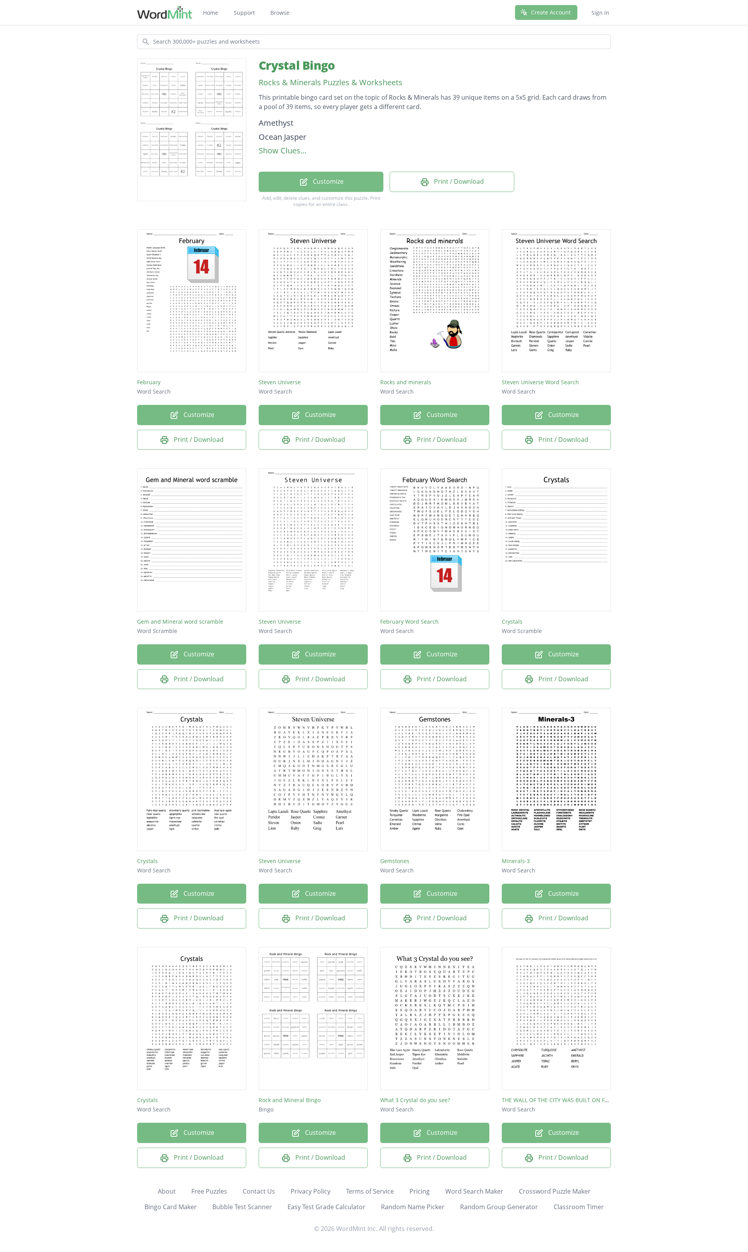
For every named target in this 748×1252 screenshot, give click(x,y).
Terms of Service (370, 1191)
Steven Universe (280, 382)
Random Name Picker (413, 1207)
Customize (327, 181)
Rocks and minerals (405, 382)
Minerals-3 (516, 861)
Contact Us (259, 1191)
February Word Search (409, 621)
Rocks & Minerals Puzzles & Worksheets (330, 82)
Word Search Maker (474, 1191)
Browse (279, 12)
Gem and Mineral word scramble (180, 621)
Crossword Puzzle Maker (555, 1191)
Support (244, 12)
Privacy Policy (310, 1191)
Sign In (600, 12)
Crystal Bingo (297, 65)
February (149, 382)
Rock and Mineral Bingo (290, 1100)
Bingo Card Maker (171, 1207)
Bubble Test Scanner (242, 1207)
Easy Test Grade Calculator (326, 1207)
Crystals (512, 621)
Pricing (419, 1191)
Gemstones (394, 861)
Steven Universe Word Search (540, 382)
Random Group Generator (499, 1207)
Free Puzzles (209, 1191)
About (167, 1191)
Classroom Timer (579, 1207)
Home (210, 12)
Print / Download (458, 181)
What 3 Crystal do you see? (415, 1100)
